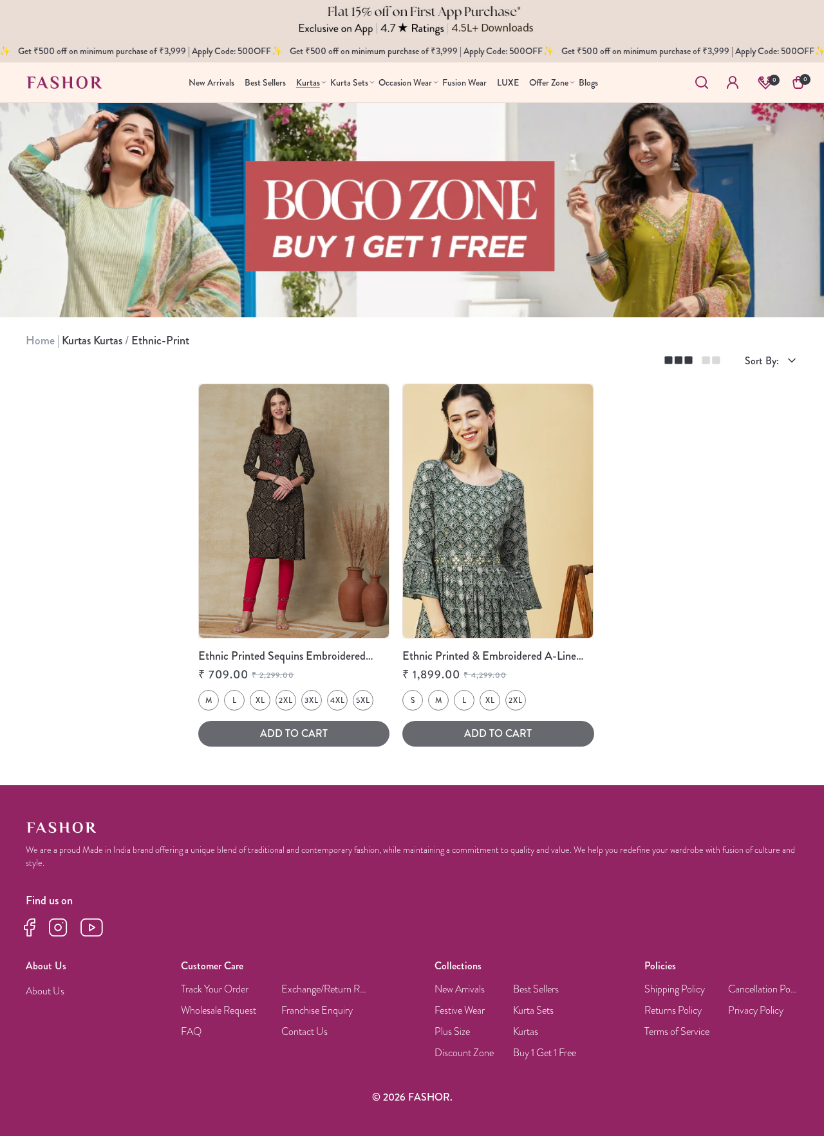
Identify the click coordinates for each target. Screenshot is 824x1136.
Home (41, 340)
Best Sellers (536, 989)
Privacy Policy (755, 1011)
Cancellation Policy (763, 989)
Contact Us (304, 1032)
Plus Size (452, 1032)
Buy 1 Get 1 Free (544, 1053)
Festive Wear (460, 1011)
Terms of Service (676, 1032)
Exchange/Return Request (325, 989)
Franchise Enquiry (317, 1011)
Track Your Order (214, 989)
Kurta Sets (533, 1011)
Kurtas (525, 1032)
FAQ (191, 1032)
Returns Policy (673, 1011)
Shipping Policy (674, 989)
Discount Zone (464, 1053)
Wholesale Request (218, 1011)
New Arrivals (460, 989)
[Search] (701, 82)
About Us (45, 991)
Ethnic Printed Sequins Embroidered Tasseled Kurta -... (282, 656)
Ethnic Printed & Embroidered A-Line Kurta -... (489, 656)
